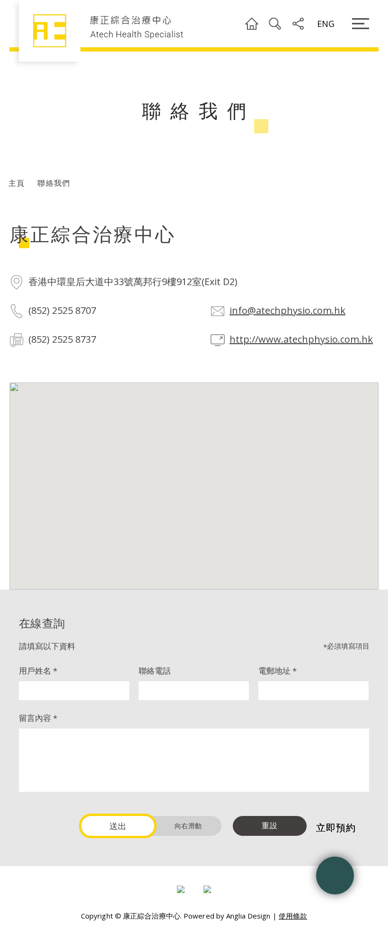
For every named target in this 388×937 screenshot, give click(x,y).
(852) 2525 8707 (62, 310)
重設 (270, 825)
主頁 (17, 183)
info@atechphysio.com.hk (287, 310)
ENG (326, 23)
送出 (118, 826)
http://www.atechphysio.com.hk (301, 339)
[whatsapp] (335, 875)
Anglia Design (248, 915)
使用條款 (293, 915)
